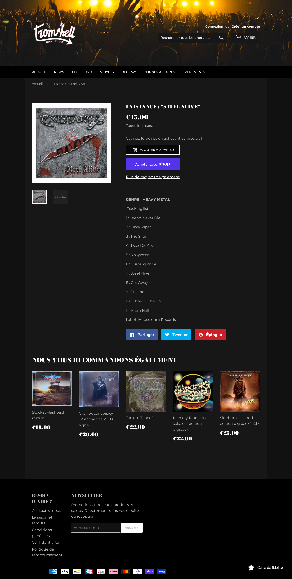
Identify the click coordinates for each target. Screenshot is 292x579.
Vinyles (107, 72)
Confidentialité (45, 542)
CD (74, 72)
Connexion (214, 26)
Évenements (194, 72)
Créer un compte (246, 26)
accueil (39, 72)
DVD (88, 72)
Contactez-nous (46, 510)
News (59, 72)
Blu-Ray (129, 72)
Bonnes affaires (159, 72)
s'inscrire (132, 528)
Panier (249, 37)
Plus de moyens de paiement (153, 177)
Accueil (37, 83)
